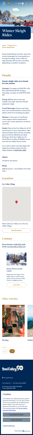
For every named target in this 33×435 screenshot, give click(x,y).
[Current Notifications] (26, 3)
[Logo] (9, 3)
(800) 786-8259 (17, 386)
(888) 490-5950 (10, 388)
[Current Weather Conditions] (22, 3)
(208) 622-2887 (20, 150)
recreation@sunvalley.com (16, 247)
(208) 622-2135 (19, 244)
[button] (16, 202)
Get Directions (16, 230)
